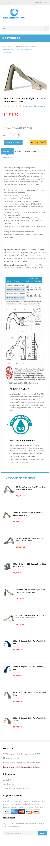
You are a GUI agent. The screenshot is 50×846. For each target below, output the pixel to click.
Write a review (39, 106)
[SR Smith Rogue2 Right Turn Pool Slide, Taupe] (7, 720)
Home (7, 46)
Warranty (19, 151)
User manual (30, 151)
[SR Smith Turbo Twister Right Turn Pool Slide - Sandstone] (8, 592)
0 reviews (27, 106)
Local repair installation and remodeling (21, 767)
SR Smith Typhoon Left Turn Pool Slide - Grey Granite (30, 539)
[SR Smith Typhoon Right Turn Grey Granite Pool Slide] (9, 489)
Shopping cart (42, 2)
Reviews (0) (7, 157)
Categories (12, 38)
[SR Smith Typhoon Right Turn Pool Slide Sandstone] (7, 515)
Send (42, 833)
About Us (7, 780)
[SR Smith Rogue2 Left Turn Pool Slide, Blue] (7, 669)
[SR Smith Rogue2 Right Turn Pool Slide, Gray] (7, 695)
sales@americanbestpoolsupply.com (23, 762)
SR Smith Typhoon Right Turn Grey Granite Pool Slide (31, 488)
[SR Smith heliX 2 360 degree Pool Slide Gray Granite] (7, 566)
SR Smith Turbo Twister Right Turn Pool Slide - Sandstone (22, 51)
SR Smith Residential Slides (24, 46)
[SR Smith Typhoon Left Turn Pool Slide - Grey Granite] (9, 541)
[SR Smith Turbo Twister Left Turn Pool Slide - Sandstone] (8, 618)
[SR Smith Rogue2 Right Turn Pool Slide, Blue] (7, 643)
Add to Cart (14, 142)
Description (7, 151)
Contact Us (8, 784)
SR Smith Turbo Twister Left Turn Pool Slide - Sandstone (29, 616)
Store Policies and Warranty (16, 788)
